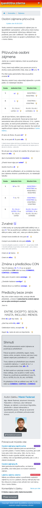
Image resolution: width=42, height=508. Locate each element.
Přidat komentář (10, 497)
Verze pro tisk (35, 488)
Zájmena (21, 13)
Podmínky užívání (26, 505)
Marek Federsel (26, 397)
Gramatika (11, 13)
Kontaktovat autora (13, 435)
